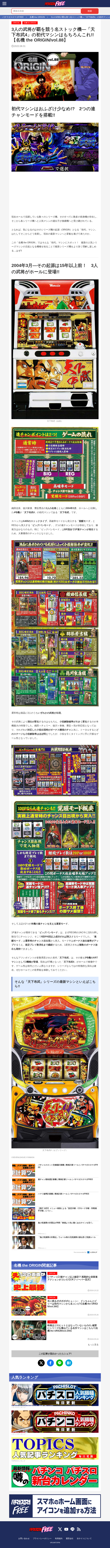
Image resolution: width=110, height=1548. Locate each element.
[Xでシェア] (41, 1362)
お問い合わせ (24, 1538)
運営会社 (69, 1538)
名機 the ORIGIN (30, 23)
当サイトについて (84, 1538)
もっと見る (93, 1344)
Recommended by (80, 1252)
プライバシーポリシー (42, 1538)
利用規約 (58, 1538)
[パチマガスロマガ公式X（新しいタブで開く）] (60, 1529)
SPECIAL (16, 23)
